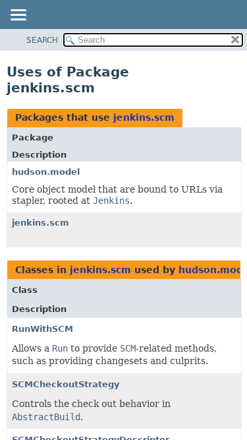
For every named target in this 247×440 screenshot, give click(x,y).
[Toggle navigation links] (18, 16)
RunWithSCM (42, 329)
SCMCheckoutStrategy (65, 384)
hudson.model (46, 172)
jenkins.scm (144, 117)
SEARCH (42, 40)
